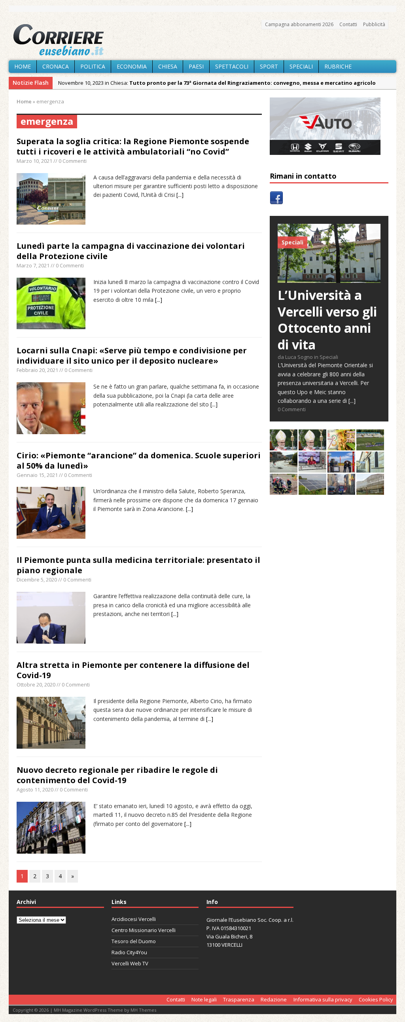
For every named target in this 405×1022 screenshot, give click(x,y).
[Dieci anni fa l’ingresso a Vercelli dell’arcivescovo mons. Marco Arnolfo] (283, 446)
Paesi (196, 66)
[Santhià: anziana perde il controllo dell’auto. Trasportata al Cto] (283, 490)
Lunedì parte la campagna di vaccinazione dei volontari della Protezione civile (131, 250)
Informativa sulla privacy (322, 999)
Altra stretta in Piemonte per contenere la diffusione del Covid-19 (133, 670)
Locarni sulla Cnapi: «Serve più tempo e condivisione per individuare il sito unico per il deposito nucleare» (132, 355)
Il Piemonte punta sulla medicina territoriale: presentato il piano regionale (138, 565)
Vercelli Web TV (130, 963)
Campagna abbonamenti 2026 (299, 24)
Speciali (301, 66)
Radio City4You (129, 952)
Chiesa (167, 66)
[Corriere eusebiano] (202, 40)
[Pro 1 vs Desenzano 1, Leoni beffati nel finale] (370, 446)
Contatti (348, 24)
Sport (269, 66)
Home (22, 66)
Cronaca (55, 66)
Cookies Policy (376, 999)
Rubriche (338, 66)
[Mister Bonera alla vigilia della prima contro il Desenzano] (312, 468)
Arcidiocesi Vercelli (134, 919)
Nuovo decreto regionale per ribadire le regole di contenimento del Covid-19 (117, 775)
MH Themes (143, 1010)
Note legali (204, 999)
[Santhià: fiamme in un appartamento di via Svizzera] (341, 490)
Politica (92, 66)
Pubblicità (374, 24)
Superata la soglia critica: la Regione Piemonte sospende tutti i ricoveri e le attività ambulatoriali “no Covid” (133, 146)
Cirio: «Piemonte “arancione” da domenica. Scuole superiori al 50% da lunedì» (139, 460)
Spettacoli (231, 66)
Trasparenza (238, 999)
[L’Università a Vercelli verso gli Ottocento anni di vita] (329, 278)
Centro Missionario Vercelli (144, 930)
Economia (132, 66)
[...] (180, 194)
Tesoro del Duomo (134, 941)
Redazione (274, 999)
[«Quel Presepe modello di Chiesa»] (312, 446)
